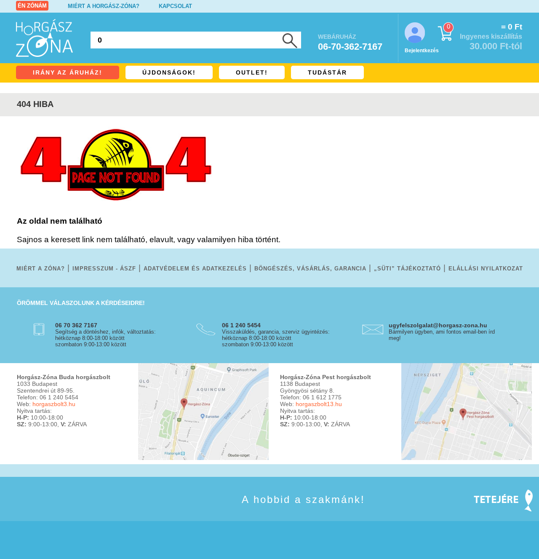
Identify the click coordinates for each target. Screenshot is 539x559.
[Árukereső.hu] (37, 511)
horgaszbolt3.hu (53, 404)
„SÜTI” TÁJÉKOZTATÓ (407, 268)
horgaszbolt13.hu (319, 404)
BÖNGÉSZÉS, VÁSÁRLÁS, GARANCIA (310, 268)
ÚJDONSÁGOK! (169, 72)
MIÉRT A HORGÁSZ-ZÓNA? (103, 6)
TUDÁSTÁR (327, 72)
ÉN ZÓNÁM (32, 6)
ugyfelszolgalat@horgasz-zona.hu (438, 325)
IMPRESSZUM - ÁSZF (104, 268)
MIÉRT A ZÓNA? (40, 268)
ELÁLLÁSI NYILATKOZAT (485, 268)
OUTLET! (252, 72)
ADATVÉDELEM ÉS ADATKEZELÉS (195, 268)
